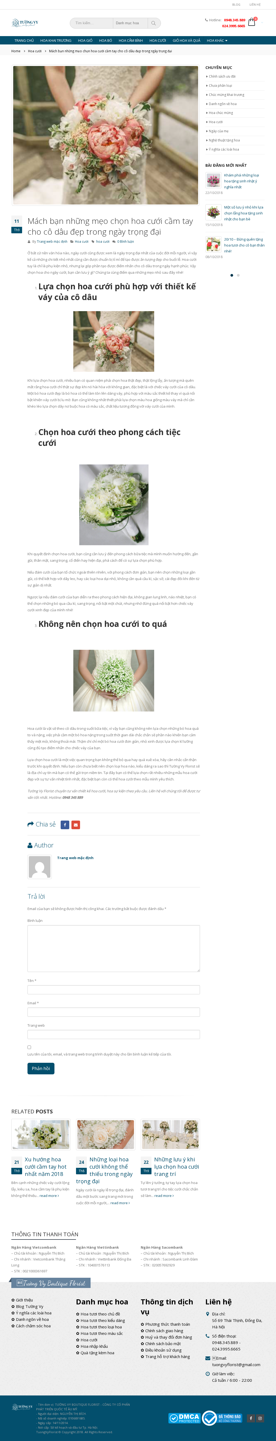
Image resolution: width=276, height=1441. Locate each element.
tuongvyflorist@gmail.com (236, 1364)
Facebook (65, 825)
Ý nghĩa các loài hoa (224, 149)
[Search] (154, 23)
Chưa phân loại (220, 85)
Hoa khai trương (55, 40)
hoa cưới (102, 241)
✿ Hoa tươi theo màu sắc (99, 1333)
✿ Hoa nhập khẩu (92, 1346)
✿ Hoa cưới (86, 1339)
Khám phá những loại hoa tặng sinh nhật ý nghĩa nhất (241, 181)
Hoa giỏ (85, 40)
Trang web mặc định (52, 241)
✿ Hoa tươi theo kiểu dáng (100, 1320)
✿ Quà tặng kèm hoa (95, 1352)
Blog (236, 4)
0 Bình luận (125, 241)
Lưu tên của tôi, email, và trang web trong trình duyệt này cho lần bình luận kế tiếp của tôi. (99, 1054)
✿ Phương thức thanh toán (165, 1324)
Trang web (36, 1025)
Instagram (260, 1418)
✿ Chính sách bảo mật (161, 1343)
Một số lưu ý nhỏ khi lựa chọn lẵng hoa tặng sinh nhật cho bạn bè (243, 213)
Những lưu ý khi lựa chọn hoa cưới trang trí (176, 1167)
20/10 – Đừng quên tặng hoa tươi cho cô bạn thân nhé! (244, 245)
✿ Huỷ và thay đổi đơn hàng (166, 1337)
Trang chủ (24, 40)
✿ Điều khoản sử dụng (161, 1350)
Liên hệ (255, 4)
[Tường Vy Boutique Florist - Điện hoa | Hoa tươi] (24, 22)
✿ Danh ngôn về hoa (30, 1319)
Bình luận (35, 920)
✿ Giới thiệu (22, 1300)
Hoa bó (105, 40)
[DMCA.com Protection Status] (184, 1418)
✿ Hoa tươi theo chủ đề (98, 1314)
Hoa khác (215, 40)
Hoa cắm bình (131, 40)
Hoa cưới (158, 40)
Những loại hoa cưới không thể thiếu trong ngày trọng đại (104, 1170)
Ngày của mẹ (219, 131)
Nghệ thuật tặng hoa (224, 140)
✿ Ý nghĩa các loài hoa (31, 1312)
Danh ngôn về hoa (223, 104)
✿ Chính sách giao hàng (162, 1330)
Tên (31, 980)
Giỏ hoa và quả (186, 40)
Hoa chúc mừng (221, 112)
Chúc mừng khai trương (226, 94)
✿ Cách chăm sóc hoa (31, 1325)
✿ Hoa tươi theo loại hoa (99, 1326)
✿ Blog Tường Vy (27, 1306)
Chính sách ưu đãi (222, 76)
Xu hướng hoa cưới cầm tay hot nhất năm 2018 (46, 1167)
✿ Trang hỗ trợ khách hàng (165, 1356)
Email (75, 825)
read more (49, 1195)
